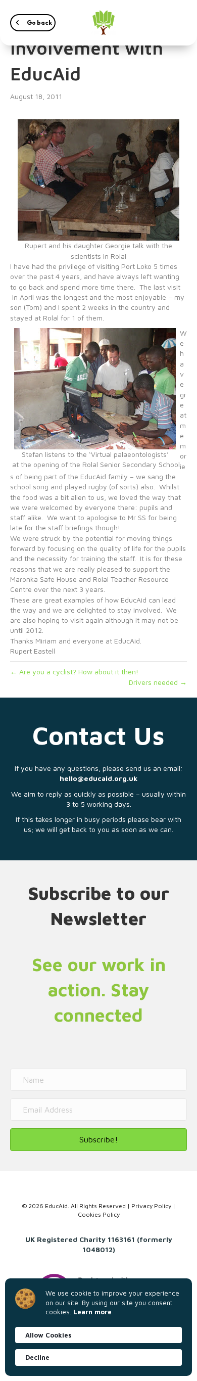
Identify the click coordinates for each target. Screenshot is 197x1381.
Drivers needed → (158, 682)
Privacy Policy (151, 1206)
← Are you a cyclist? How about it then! (74, 671)
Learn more (92, 1312)
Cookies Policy (99, 1214)
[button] (33, 22)
